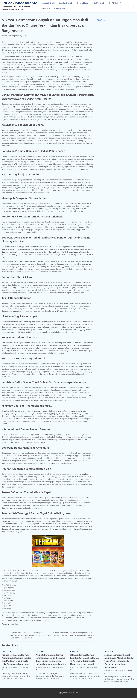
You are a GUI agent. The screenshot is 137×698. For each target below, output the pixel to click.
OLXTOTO (76, 692)
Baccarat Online (48, 3)
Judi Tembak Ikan (115, 3)
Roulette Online (98, 3)
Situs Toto (101, 20)
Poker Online (59, 8)
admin (24, 36)
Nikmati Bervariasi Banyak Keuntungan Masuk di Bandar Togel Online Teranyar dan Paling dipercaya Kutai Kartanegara (119, 661)
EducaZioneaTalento (19, 3)
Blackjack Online (66, 3)
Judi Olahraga (82, 3)
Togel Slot (46, 8)
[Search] (132, 6)
